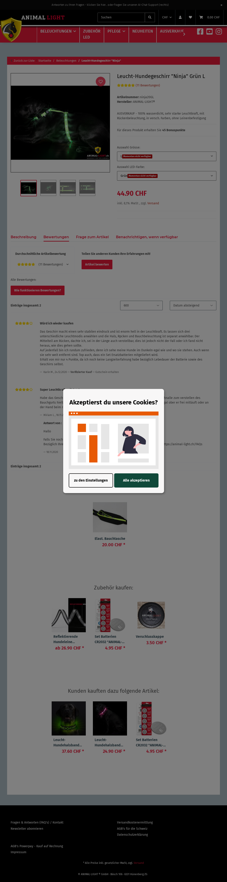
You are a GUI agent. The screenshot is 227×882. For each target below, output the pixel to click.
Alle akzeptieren (136, 480)
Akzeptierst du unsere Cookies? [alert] (113, 402)
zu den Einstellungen (91, 480)
